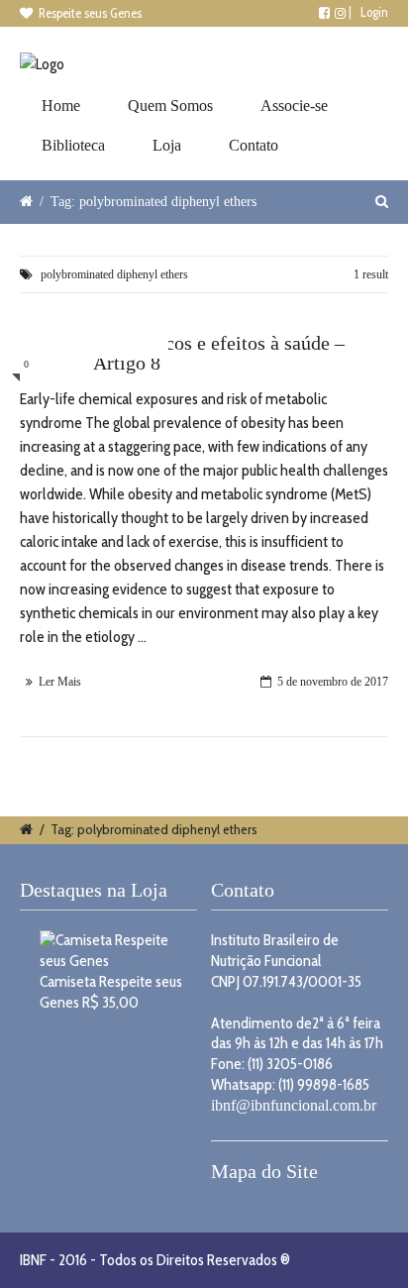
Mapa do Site (264, 1171)
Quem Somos (170, 105)
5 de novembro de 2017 (332, 682)
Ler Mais (60, 682)
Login (374, 12)
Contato (253, 145)
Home (61, 105)
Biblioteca (73, 145)
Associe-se (294, 105)
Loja (167, 145)
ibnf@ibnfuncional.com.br (293, 1105)
